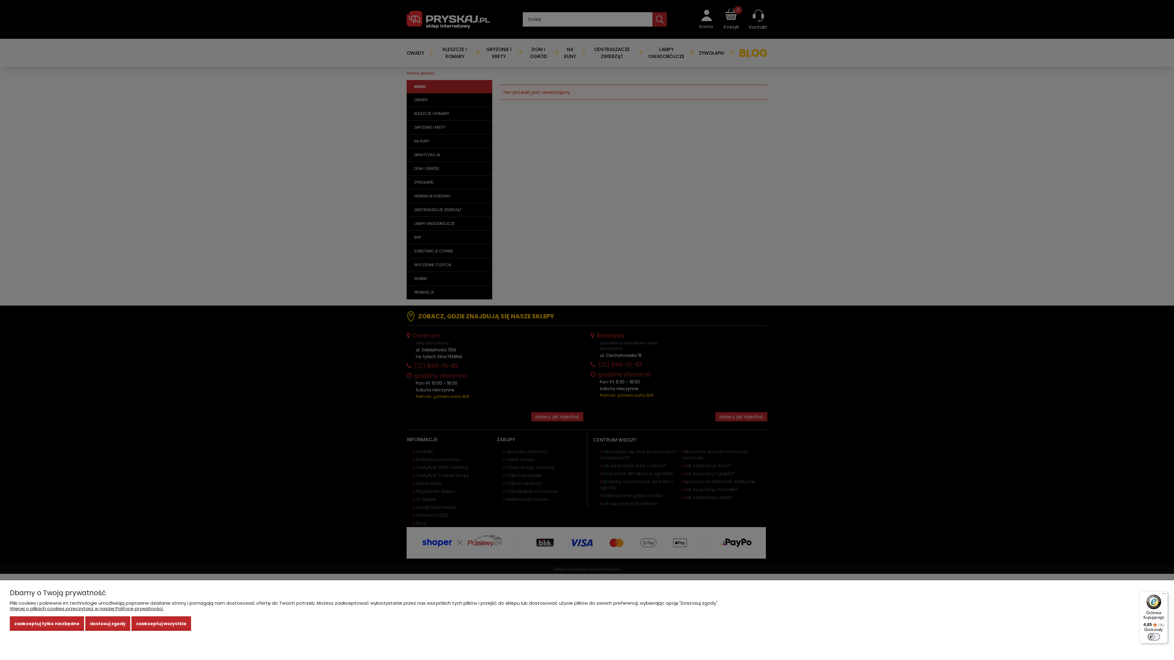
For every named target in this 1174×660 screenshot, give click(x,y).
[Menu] (1164, 595)
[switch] (1154, 636)
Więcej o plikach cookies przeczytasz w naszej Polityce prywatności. (87, 608)
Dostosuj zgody (108, 624)
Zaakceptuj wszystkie (161, 624)
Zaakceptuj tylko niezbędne (46, 624)
